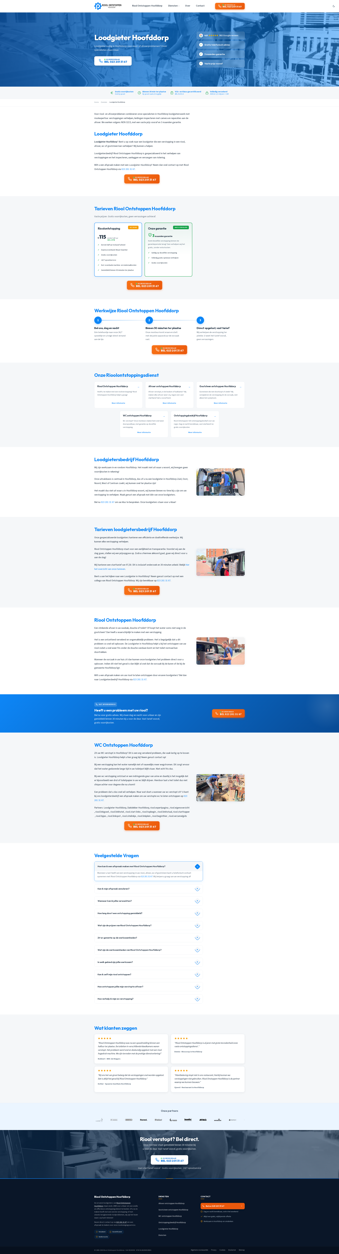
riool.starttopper (181, 811)
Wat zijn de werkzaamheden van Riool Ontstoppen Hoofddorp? (130, 950)
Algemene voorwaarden (199, 1250)
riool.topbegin (149, 811)
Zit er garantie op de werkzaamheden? (117, 937)
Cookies (222, 1250)
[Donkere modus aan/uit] (333, 6)
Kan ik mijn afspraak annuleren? (114, 888)
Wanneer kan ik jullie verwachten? (115, 901)
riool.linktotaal (165, 811)
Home (96, 102)
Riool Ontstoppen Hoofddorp (147, 5)
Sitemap (242, 1250)
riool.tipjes (101, 816)
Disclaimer (232, 1250)
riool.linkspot (114, 816)
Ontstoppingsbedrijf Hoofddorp (172, 1222)
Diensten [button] (173, 5)
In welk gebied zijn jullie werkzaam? (115, 962)
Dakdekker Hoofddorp (138, 807)
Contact (200, 5)
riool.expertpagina (159, 807)
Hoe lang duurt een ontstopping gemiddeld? (120, 913)
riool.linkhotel (117, 811)
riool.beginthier (159, 816)
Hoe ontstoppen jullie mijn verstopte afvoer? (120, 986)
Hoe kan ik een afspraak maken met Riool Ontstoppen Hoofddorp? (131, 866)
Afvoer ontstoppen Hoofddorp (171, 1203)
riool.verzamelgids (178, 816)
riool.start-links (133, 811)
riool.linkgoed (102, 811)
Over (187, 5)
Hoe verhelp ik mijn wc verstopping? (115, 998)
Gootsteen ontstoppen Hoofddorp (173, 1209)
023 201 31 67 (128, 169)
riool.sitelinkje (129, 816)
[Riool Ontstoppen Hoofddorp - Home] (107, 6)
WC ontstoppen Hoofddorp (170, 1216)
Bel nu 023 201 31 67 (215, 1206)
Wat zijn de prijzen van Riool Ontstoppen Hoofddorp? (124, 925)
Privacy (213, 1250)
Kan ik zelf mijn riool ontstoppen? (114, 974)
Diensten (104, 102)
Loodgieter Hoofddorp (115, 807)
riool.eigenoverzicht (179, 807)
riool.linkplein (144, 816)
